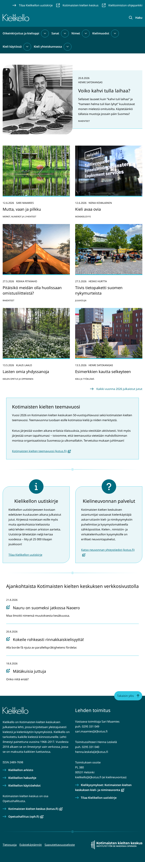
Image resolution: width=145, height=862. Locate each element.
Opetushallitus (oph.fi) (26, 816)
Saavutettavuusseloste (60, 845)
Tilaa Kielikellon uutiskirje (25, 555)
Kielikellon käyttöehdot (24, 785)
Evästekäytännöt (30, 845)
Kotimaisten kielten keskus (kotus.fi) (35, 809)
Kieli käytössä (12, 46)
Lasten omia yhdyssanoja (26, 371)
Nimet (75, 33)
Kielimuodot (100, 33)
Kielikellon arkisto (20, 770)
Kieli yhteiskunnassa (48, 46)
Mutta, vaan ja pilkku (22, 209)
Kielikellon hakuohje (22, 778)
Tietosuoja (10, 845)
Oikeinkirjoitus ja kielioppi (21, 33)
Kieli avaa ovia (88, 209)
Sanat (55, 33)
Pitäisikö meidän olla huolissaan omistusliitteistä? (32, 290)
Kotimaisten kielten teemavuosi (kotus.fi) (41, 451)
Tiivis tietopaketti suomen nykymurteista (99, 290)
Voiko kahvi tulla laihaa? (104, 90)
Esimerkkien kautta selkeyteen (103, 371)
